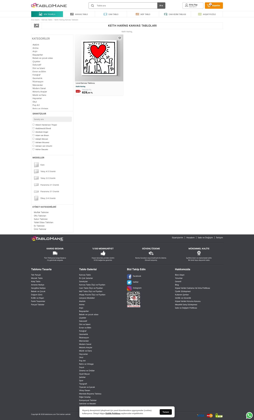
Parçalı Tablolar (37, 304)
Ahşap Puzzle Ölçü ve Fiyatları (92, 294)
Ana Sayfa (35, 20)
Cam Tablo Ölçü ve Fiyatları (91, 288)
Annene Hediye (37, 285)
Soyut (81, 367)
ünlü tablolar (40, 229)
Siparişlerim (177, 237)
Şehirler (82, 377)
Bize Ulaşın (179, 275)
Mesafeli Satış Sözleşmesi (186, 304)
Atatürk (82, 301)
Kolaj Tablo (35, 281)
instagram (137, 288)
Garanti (178, 281)
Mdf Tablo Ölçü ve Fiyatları (90, 291)
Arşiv (81, 308)
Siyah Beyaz (84, 374)
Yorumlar (179, 278)
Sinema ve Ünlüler (87, 370)
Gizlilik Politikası (112, 413)
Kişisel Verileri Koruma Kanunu (188, 301)
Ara (161, 5)
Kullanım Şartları (182, 294)
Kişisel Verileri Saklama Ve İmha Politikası (192, 288)
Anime (81, 304)
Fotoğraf (82, 331)
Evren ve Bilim (85, 327)
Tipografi (83, 384)
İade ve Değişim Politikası (186, 308)
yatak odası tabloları (43, 222)
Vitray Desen (84, 390)
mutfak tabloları (41, 212)
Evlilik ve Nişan (37, 298)
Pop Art (82, 361)
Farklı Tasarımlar (38, 301)
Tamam (166, 412)
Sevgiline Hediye (38, 288)
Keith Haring (80, 86)
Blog (177, 285)
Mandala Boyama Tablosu (90, 394)
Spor (81, 380)
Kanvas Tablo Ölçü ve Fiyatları (92, 285)
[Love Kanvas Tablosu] (99, 58)
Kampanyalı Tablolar (88, 400)
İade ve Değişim (205, 237)
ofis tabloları (40, 215)
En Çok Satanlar (86, 278)
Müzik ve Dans (85, 351)
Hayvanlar (83, 354)
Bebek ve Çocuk (38, 291)
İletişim (219, 237)
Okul (81, 357)
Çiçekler (82, 318)
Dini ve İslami (84, 324)
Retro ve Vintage (86, 364)
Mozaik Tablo (37, 278)
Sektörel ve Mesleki (87, 403)
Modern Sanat (85, 344)
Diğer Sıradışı (84, 397)
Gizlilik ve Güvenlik (183, 298)
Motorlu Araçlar (85, 347)
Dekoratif (83, 321)
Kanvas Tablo (85, 275)
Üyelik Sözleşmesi (182, 291)
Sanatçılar (83, 281)
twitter (136, 282)
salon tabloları (41, 219)
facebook (137, 276)
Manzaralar (84, 341)
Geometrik (83, 334)
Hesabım (190, 237)
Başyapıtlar (84, 311)
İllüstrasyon (84, 337)
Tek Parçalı (36, 275)
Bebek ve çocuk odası (88, 314)
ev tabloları (39, 226)
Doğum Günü (36, 294)
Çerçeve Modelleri (87, 298)
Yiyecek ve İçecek (87, 387)
